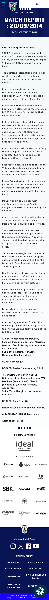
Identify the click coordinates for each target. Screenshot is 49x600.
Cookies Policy (13, 569)
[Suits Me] (8, 476)
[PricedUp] (41, 476)
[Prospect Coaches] (8, 513)
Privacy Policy (24, 556)
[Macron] (8, 464)
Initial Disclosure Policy (36, 576)
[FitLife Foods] (24, 476)
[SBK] (8, 488)
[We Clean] (41, 513)
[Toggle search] (45, 4)
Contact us (35, 569)
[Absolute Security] (24, 513)
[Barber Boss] (41, 464)
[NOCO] (24, 489)
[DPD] (24, 464)
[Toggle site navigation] (4, 4)
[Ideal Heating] (24, 445)
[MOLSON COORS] (41, 501)
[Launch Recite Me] (40, 591)
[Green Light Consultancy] (8, 500)
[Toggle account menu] (37, 4)
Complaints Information (13, 586)
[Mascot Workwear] (41, 488)
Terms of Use (13, 576)
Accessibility (35, 562)
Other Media (23, 598)
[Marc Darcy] (24, 501)
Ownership (13, 562)
